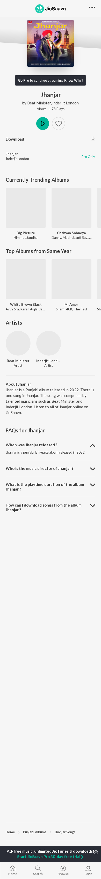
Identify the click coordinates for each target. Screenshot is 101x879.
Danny (56, 237)
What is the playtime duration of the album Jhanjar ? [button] (45, 486)
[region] (50, 832)
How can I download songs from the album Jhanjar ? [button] (44, 507)
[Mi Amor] (72, 279)
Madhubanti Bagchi (77, 237)
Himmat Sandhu (26, 237)
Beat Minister (39, 103)
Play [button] (42, 123)
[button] (58, 123)
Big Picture (26, 233)
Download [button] (15, 139)
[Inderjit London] (48, 343)
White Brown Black (25, 304)
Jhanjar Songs (65, 832)
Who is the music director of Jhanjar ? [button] (39, 468)
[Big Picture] (26, 208)
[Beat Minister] (18, 343)
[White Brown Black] (26, 279)
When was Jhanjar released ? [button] (31, 444)
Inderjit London (65, 103)
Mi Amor (71, 304)
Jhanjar (12, 154)
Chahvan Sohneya (71, 233)
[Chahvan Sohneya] (72, 208)
